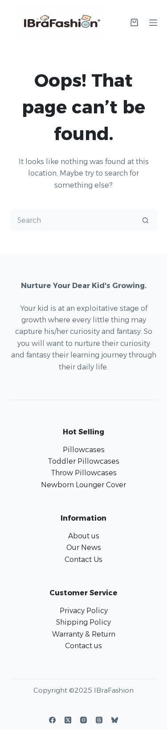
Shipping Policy (83, 622)
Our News (83, 547)
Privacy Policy (84, 610)
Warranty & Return (83, 634)
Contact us (83, 646)
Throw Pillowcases (84, 473)
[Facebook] (52, 720)
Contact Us (83, 559)
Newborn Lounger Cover (83, 485)
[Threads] (99, 720)
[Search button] (145, 220)
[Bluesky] (114, 720)
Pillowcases (84, 449)
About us (83, 536)
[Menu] (153, 23)
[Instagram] (83, 720)
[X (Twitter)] (68, 720)
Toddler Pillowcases (83, 461)
